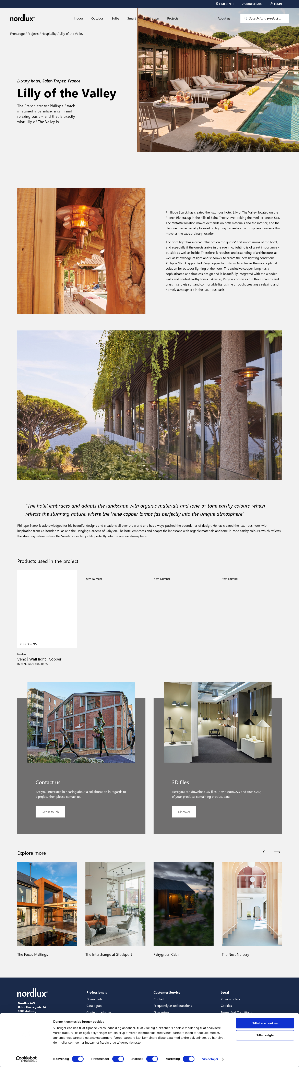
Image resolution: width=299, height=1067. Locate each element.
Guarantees (162, 1012)
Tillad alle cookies (265, 1023)
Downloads (94, 999)
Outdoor (97, 18)
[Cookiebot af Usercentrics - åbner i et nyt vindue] (26, 1059)
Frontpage (17, 33)
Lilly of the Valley (71, 33)
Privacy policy (230, 999)
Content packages (98, 1012)
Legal (225, 992)
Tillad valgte (265, 1035)
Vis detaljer (210, 1059)
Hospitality (49, 33)
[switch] (118, 1059)
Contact (159, 999)
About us (224, 18)
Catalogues (94, 1005)
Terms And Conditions (236, 1012)
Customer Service (167, 992)
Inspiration (151, 18)
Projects (172, 18)
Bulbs (115, 18)
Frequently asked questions (173, 1005)
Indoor (78, 18)
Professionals (96, 992)
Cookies (226, 1005)
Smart (131, 18)
